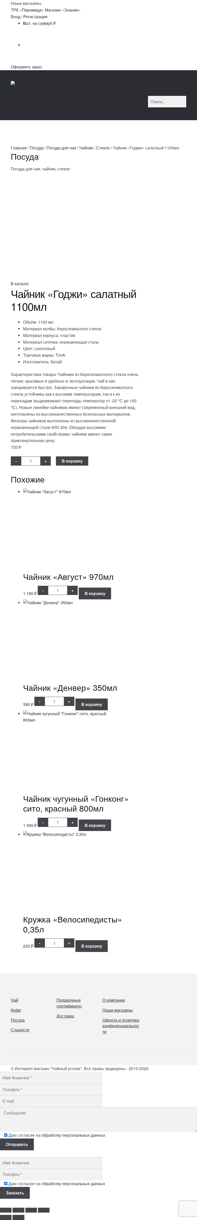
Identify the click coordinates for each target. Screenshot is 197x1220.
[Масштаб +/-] (6, 1210)
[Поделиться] (31, 1210)
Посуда (37, 148)
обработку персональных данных (73, 1135)
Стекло (103, 148)
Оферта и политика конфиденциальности (120, 1025)
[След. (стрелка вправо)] (18, 1217)
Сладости (20, 1030)
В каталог (20, 283)
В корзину (72, 461)
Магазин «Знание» (63, 10)
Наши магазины (117, 1010)
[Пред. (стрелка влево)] (6, 1217)
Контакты (120, 106)
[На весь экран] (18, 1210)
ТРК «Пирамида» (27, 10)
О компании (91, 106)
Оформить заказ (26, 67)
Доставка (65, 1016)
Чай (14, 1000)
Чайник (86, 148)
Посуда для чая (61, 148)
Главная (19, 148)
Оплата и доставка (53, 106)
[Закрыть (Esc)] (44, 1210)
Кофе (16, 1010)
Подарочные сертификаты (69, 1003)
